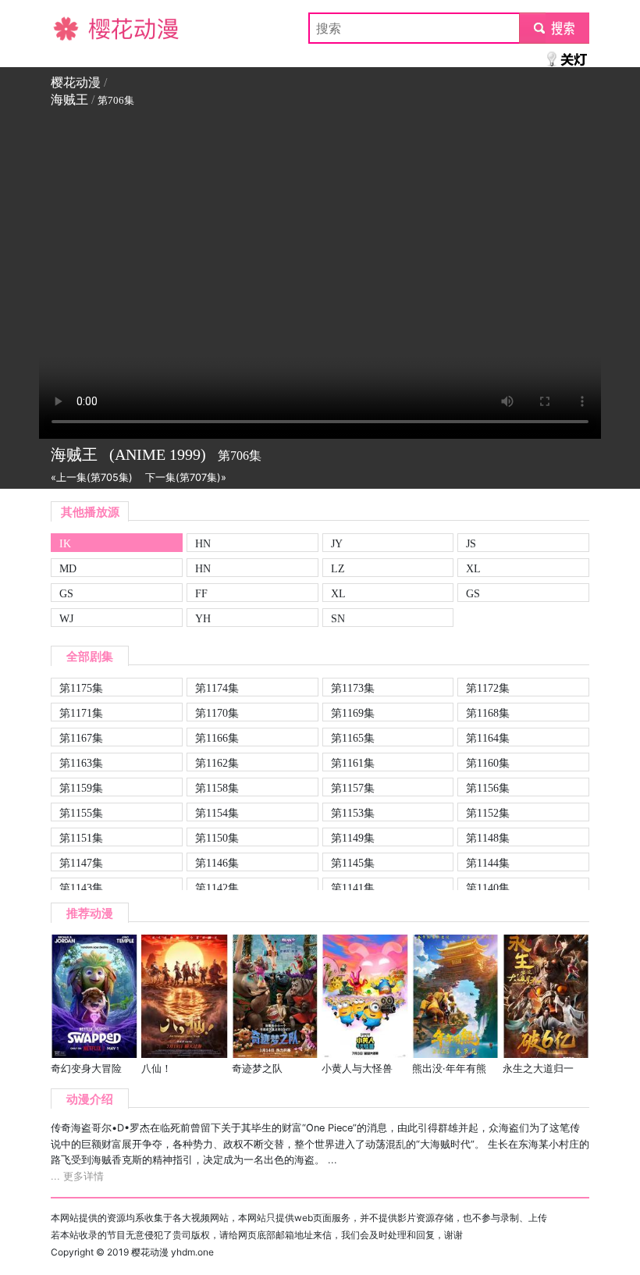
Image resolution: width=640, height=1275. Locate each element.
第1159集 (81, 788)
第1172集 (488, 688)
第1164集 (488, 738)
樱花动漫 (76, 28)
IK (65, 543)
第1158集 (217, 788)
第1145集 (353, 863)
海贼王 (69, 99)
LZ (338, 568)
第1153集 (353, 813)
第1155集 (81, 813)
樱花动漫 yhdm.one (172, 1252)
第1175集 (81, 688)
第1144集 (488, 863)
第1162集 (217, 763)
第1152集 (488, 813)
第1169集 (353, 713)
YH (203, 618)
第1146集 (217, 863)
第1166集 (217, 738)
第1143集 (81, 887)
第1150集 (217, 838)
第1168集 (488, 713)
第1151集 (81, 838)
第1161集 (353, 763)
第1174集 (217, 688)
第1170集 (217, 713)
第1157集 (353, 788)
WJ (66, 618)
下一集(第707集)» (185, 477)
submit (554, 28)
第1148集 (488, 838)
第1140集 (488, 887)
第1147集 (81, 863)
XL (473, 568)
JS (471, 543)
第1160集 (488, 763)
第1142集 (217, 887)
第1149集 (353, 838)
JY (337, 543)
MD (67, 568)
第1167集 (81, 738)
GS (66, 593)
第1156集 (488, 788)
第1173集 (353, 688)
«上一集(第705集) (92, 477)
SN (338, 618)
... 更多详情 (77, 1176)
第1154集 (217, 813)
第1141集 (353, 887)
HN (203, 543)
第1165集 (353, 738)
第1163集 (81, 763)
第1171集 (81, 713)
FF (201, 593)
